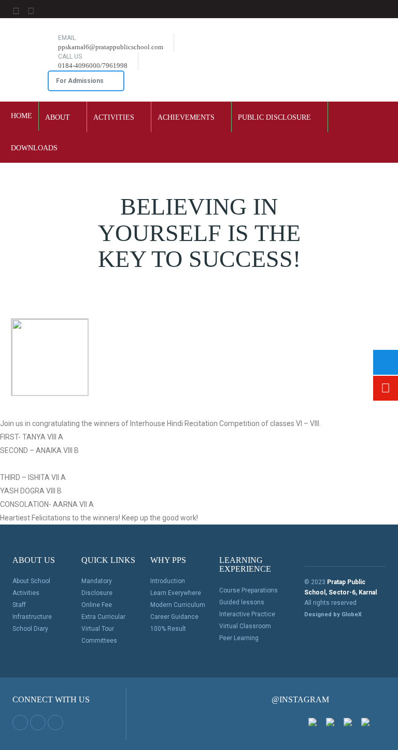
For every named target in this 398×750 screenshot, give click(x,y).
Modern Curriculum (177, 605)
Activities (114, 117)
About (58, 117)
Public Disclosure (275, 117)
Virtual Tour (97, 628)
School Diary (30, 628)
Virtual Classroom (245, 626)
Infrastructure (32, 616)
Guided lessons (241, 602)
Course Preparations (248, 590)
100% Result (168, 628)
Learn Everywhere (175, 593)
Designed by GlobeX (333, 614)
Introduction (167, 581)
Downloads (35, 148)
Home (21, 116)
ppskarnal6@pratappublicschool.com (110, 47)
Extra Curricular (103, 616)
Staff (19, 605)
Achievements (187, 117)
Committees (99, 640)
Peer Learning (239, 638)
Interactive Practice (247, 614)
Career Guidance (174, 616)
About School (31, 581)
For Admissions (80, 80)
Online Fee (96, 605)
